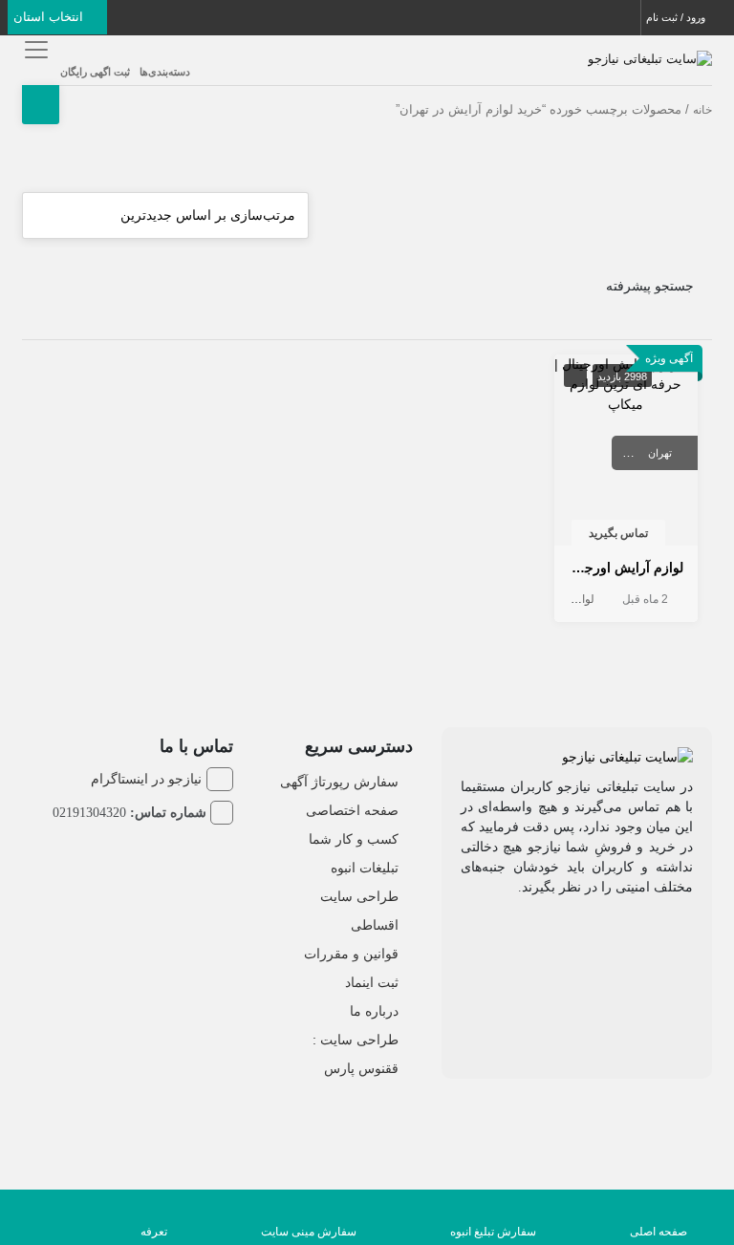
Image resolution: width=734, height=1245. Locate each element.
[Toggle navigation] (33, 49)
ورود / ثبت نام (677, 17)
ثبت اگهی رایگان (95, 71)
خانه (702, 110)
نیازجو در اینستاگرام (146, 778)
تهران (660, 453)
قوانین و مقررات (351, 953)
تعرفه (153, 1231)
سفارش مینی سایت (308, 1231)
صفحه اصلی (658, 1231)
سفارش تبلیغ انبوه (493, 1231)
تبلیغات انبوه (365, 867)
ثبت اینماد (372, 982)
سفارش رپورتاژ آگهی (339, 781)
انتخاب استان (50, 17)
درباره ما (374, 1011)
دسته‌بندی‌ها (165, 71)
